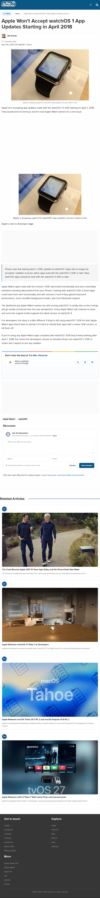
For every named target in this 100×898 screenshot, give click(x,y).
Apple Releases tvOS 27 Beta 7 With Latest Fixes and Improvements (34, 797)
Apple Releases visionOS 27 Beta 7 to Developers (25, 644)
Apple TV (8, 871)
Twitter (7, 825)
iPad (53, 842)
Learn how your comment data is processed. (63, 475)
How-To (55, 829)
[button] (90, 5)
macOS (7, 879)
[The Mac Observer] (8, 5)
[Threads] (85, 362)
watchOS (23, 418)
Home (8, 14)
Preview (73, 465)
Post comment (86, 465)
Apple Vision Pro (11, 863)
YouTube (7, 833)
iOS (5, 875)
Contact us (8, 842)
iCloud (7, 884)
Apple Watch (9, 418)
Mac (53, 833)
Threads (7, 838)
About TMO (9, 846)
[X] (77, 362)
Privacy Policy (10, 850)
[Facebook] (92, 362)
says (30, 224)
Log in (54, 436)
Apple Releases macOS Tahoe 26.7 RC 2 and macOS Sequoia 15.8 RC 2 (35, 719)
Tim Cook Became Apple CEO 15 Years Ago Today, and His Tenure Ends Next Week (41, 569)
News (17, 14)
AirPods (55, 846)
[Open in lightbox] (50, 214)
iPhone (54, 838)
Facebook (8, 829)
